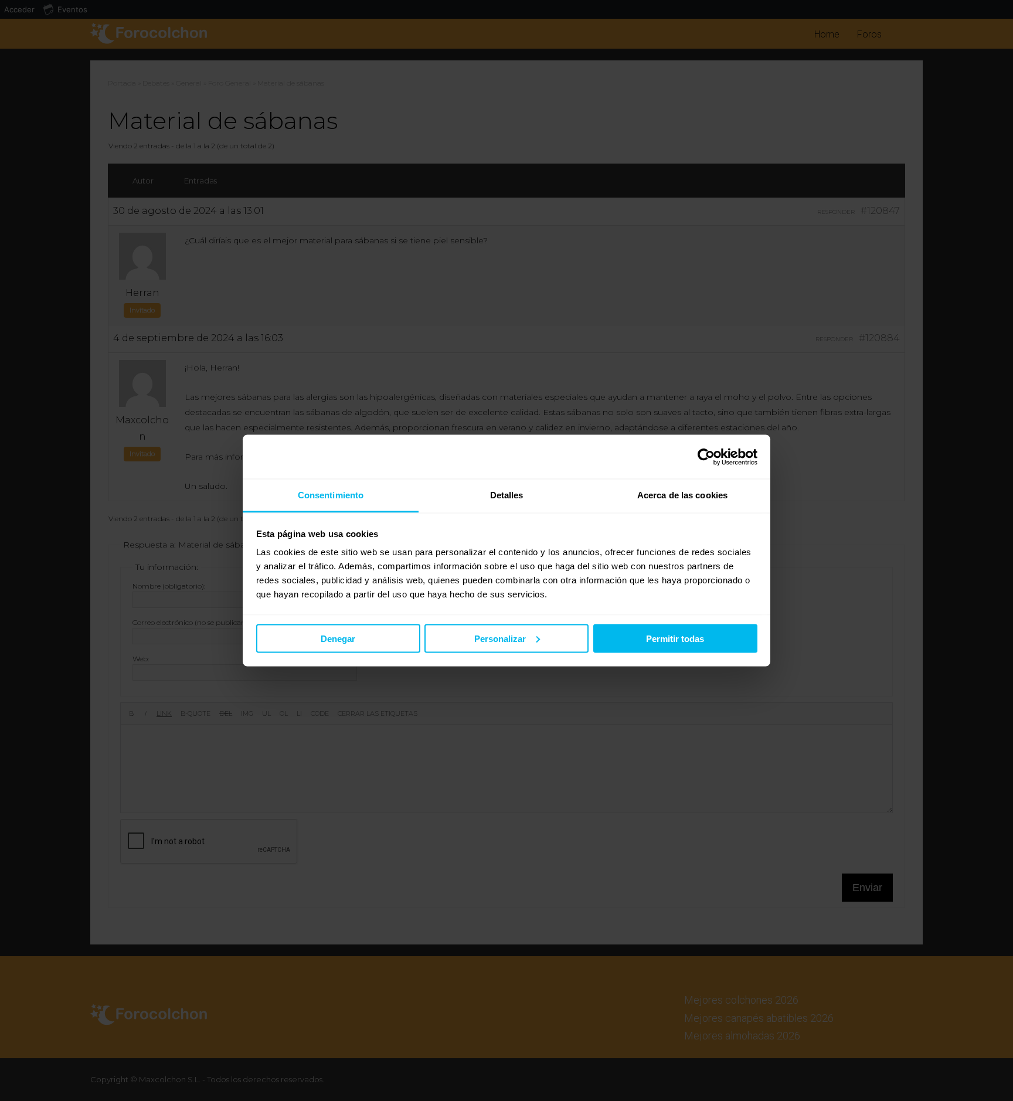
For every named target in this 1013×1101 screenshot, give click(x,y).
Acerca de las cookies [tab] (682, 495)
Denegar (338, 638)
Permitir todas (675, 638)
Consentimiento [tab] (330, 495)
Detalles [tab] (507, 495)
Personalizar (500, 638)
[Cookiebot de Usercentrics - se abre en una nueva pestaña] (706, 456)
